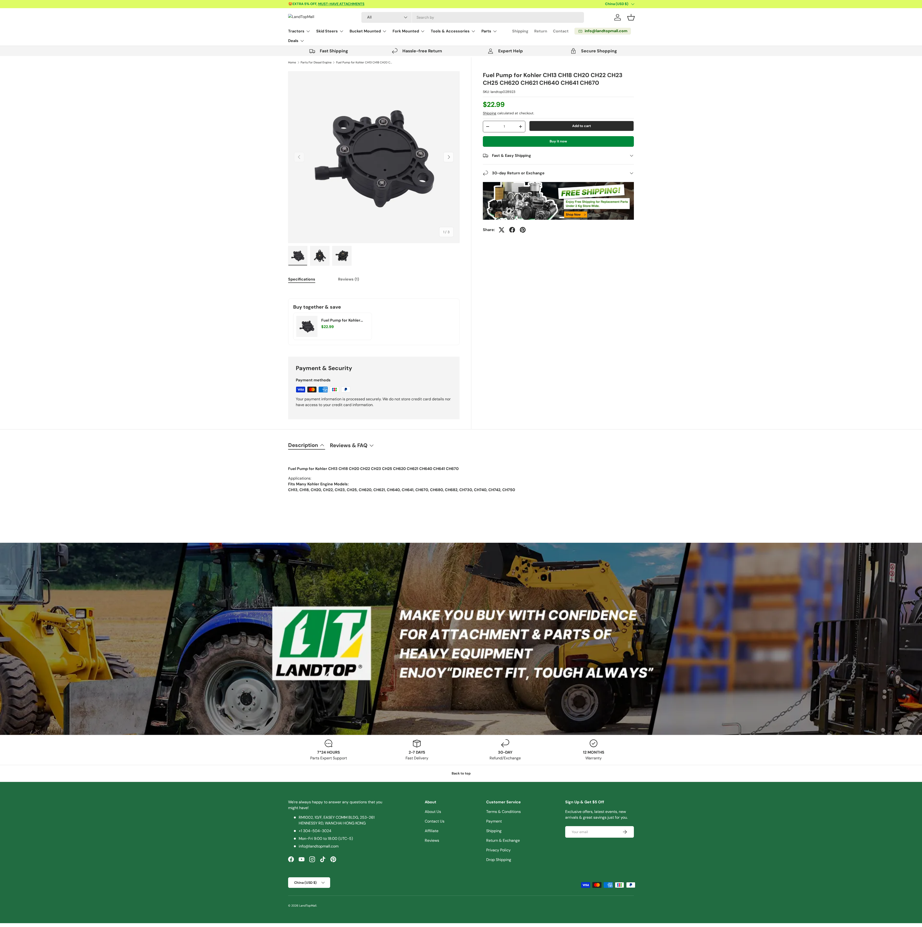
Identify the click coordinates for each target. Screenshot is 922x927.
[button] (631, 17)
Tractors (296, 31)
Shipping (520, 31)
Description (303, 445)
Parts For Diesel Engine (316, 62)
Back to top (461, 773)
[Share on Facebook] (512, 230)
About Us (433, 811)
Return (540, 31)
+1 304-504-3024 (315, 830)
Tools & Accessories (450, 31)
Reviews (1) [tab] (348, 279)
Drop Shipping (498, 859)
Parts (486, 31)
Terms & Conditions (503, 811)
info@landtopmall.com (319, 846)
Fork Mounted (406, 31)
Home (292, 62)
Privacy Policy (498, 850)
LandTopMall (307, 906)
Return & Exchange (503, 840)
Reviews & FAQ (348, 445)
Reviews (432, 840)
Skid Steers (327, 31)
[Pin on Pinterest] (522, 230)
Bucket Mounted (365, 31)
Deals (293, 40)
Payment (494, 821)
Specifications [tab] (301, 279)
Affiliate (431, 830)
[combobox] (472, 17)
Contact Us (434, 821)
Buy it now (558, 141)
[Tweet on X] (501, 230)
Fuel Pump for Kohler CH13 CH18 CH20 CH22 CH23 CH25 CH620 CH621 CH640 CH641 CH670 (365, 62)
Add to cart (581, 126)
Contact (561, 31)
